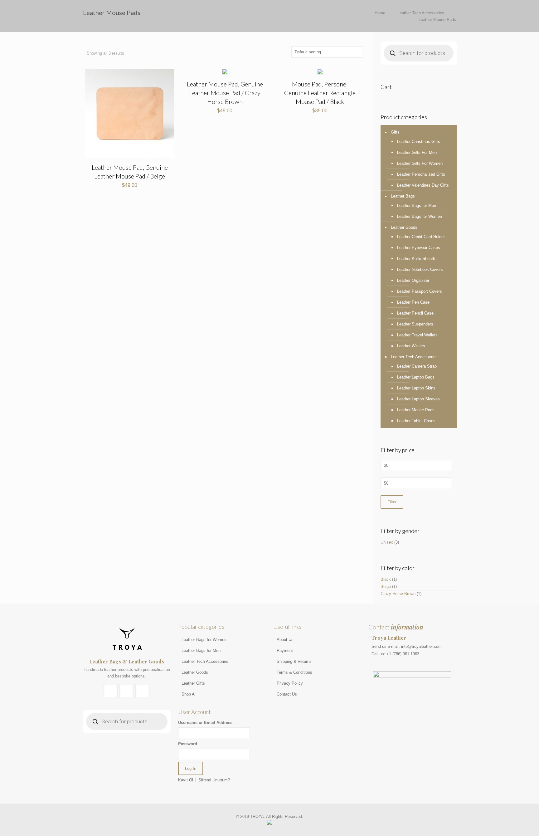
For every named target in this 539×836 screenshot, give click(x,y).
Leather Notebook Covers (420, 269)
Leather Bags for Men (416, 205)
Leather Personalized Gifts (421, 174)
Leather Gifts (193, 683)
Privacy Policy (290, 683)
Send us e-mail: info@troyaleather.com (406, 646)
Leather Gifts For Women (420, 163)
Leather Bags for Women (419, 216)
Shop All (189, 694)
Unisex (387, 542)
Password (187, 743)
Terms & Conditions (294, 672)
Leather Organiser (413, 280)
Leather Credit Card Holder (421, 236)
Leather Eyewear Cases (418, 247)
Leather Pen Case (413, 302)
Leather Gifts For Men (417, 152)
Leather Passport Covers (419, 291)
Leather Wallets (411, 346)
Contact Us (287, 694)
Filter (391, 502)
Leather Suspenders (415, 324)
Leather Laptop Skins (416, 388)
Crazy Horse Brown (398, 593)
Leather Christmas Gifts (418, 141)
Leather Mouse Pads (416, 410)
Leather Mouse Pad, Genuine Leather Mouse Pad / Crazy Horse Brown (225, 92)
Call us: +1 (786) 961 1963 (395, 654)
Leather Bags (403, 196)
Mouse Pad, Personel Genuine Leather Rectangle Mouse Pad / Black (320, 92)
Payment (285, 650)
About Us (285, 639)
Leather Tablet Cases (416, 420)
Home (380, 13)
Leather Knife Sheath (416, 258)
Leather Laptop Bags (416, 377)
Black (386, 579)
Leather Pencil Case (415, 313)
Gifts (395, 132)
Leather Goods (404, 227)
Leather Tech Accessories (420, 13)
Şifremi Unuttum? (214, 780)
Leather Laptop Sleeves (418, 399)
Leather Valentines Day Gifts (423, 185)
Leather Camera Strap (417, 366)
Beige (386, 586)
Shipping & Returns (294, 661)
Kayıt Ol (185, 780)
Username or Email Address (205, 722)
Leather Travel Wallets (417, 335)
